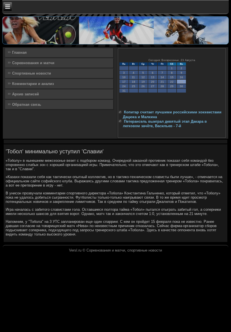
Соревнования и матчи (33, 63)
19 (143, 81)
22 (172, 81)
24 (124, 86)
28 (162, 86)
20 (152, 81)
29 (172, 86)
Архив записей (25, 94)
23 (181, 81)
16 (181, 77)
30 (181, 86)
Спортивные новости (31, 73)
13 (152, 77)
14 (162, 77)
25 (133, 86)
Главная (19, 52)
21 (162, 81)
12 (143, 77)
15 (172, 77)
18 (133, 81)
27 (152, 86)
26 (143, 86)
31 (124, 90)
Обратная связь (26, 104)
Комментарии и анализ (33, 84)
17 (124, 81)
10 (124, 77)
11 (133, 77)
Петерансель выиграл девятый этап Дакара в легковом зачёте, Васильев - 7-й (165, 123)
